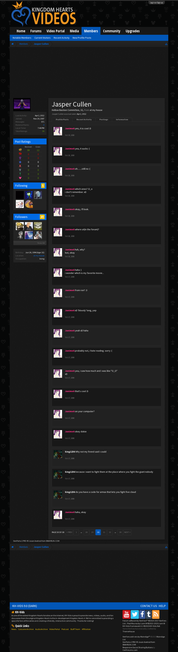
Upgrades (133, 30)
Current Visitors (42, 37)
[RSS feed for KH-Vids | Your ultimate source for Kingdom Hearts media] (155, 614)
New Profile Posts (82, 37)
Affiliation (86, 629)
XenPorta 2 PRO (20, 541)
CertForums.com (130, 650)
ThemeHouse (129, 631)
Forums (35, 30)
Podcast (65, 629)
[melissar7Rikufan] (38, 226)
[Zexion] (38, 195)
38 (120, 532)
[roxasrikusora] (19, 226)
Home (21, 30)
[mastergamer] (19, 195)
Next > (127, 532)
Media (74, 30)
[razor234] (19, 204)
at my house (38, 255)
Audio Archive (41, 629)
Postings (103, 119)
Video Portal (56, 30)
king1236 (70, 451)
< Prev (69, 532)
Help (162, 606)
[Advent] (29, 204)
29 (92, 532)
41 (42, 217)
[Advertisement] (89, 73)
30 (98, 532)
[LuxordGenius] (29, 226)
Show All (41, 243)
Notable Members (22, 37)
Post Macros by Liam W (146, 623)
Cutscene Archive (26, 629)
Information (122, 119)
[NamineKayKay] (29, 235)
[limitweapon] (19, 235)
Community (111, 30)
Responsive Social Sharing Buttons (138, 647)
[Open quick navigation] (166, 44)
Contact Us (148, 606)
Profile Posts (62, 119)
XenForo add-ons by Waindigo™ (136, 636)
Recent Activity (84, 119)
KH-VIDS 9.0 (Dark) (24, 606)
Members (91, 30)
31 (104, 532)
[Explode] (29, 195)
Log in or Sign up (156, 2)
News (13, 629)
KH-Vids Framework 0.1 (141, 626)
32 (110, 532)
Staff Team (75, 629)
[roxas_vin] (38, 235)
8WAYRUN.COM (52, 541)
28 (86, 532)
